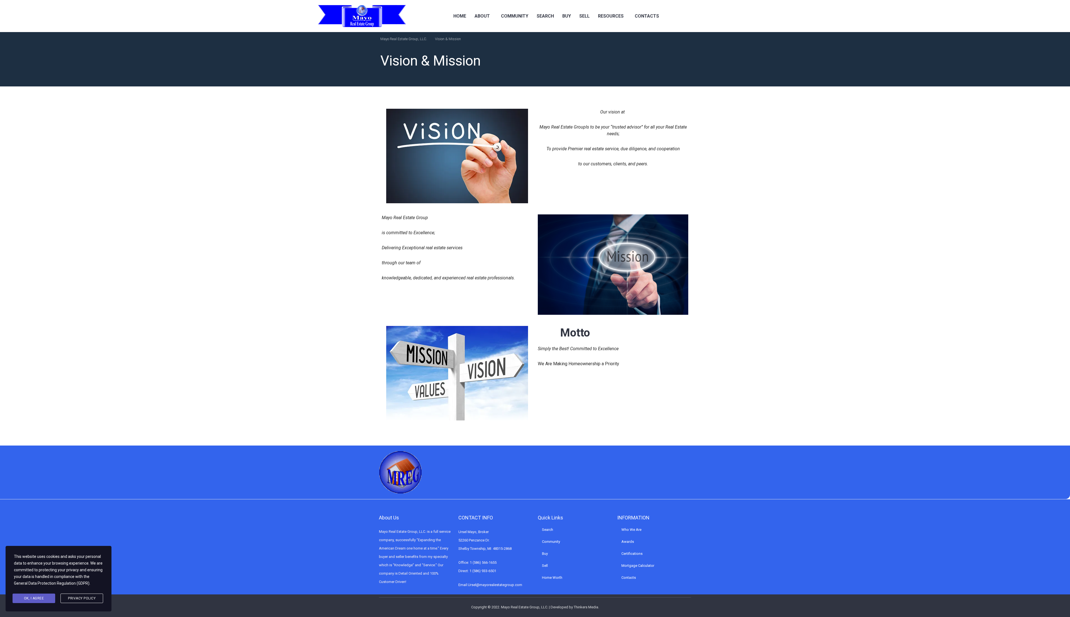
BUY (566, 16)
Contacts (628, 577)
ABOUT (482, 16)
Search (547, 530)
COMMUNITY (514, 16)
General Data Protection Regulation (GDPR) (51, 583)
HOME (459, 16)
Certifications (632, 553)
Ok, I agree (34, 598)
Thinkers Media (586, 607)
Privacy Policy (82, 598)
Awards (627, 541)
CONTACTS (647, 16)
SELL (584, 16)
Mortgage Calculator (637, 565)
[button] (483, 16)
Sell (545, 565)
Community (551, 541)
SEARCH (545, 16)
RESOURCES (611, 16)
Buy (545, 553)
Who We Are (631, 530)
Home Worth (552, 577)
